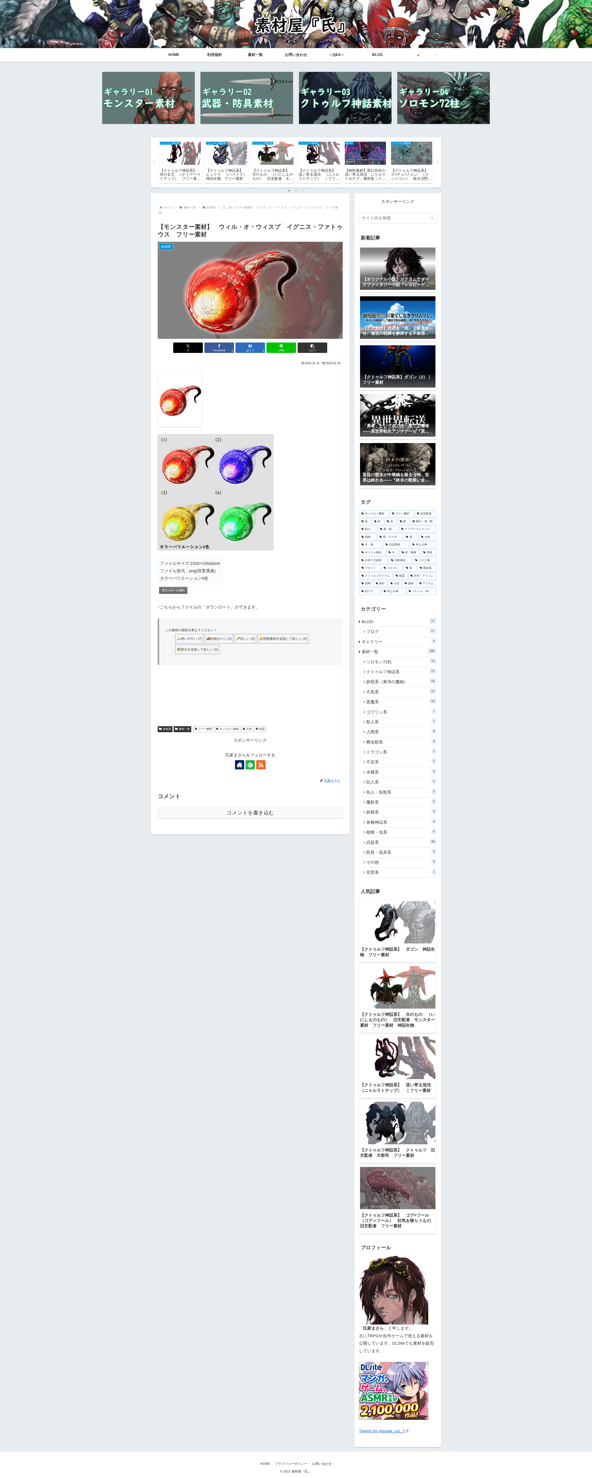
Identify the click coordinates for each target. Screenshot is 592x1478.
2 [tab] (296, 190)
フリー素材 (205, 729)
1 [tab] (289, 190)
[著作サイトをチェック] (239, 764)
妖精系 (167, 729)
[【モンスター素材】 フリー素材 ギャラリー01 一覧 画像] (148, 98)
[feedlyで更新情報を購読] (250, 764)
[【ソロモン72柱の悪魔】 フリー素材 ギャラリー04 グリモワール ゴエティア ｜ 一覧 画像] (443, 98)
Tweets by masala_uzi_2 (381, 1431)
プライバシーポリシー (291, 1464)
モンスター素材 (229, 729)
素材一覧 (184, 729)
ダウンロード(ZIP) (173, 590)
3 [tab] (303, 190)
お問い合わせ (322, 1464)
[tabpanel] (180, 161)
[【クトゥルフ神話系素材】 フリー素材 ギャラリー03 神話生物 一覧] (345, 98)
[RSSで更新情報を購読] (260, 764)
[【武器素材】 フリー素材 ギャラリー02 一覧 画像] (246, 98)
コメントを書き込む (250, 813)
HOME (265, 1464)
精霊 (262, 729)
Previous (154, 162)
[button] (312, 348)
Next (437, 162)
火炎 (249, 729)
